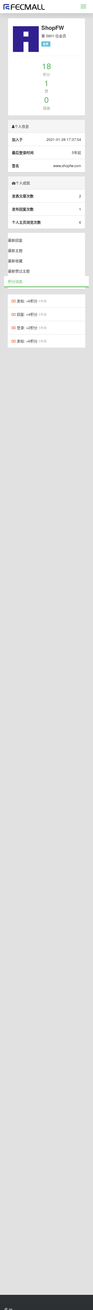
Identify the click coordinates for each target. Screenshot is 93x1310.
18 (46, 65)
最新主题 (15, 250)
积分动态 (15, 281)
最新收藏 (15, 260)
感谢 (46, 108)
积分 (46, 74)
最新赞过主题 (19, 271)
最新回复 (15, 240)
